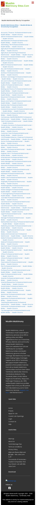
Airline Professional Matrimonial (11, 61)
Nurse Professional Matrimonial (11, 250)
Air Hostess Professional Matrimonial (13, 57)
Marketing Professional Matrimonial (13, 230)
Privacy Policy (13, 449)
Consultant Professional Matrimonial (13, 129)
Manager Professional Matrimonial (12, 218)
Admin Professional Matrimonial (11, 37)
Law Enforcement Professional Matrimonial (15, 202)
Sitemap (11, 439)
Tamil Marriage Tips (15, 444)
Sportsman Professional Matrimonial (13, 294)
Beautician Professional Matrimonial (13, 97)
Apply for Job (12, 413)
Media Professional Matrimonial (11, 238)
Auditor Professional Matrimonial (12, 85)
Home (10, 408)
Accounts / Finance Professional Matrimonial (16, 33)
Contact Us (12, 422)
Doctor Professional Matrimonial (12, 141)
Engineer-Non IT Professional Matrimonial (15, 153)
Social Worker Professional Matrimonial (14, 286)
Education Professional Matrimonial (13, 145)
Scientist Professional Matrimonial (12, 278)
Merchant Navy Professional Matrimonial (14, 246)
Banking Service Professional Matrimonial (15, 93)
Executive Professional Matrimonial (13, 165)
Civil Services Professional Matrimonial (14, 113)
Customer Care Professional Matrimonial (15, 133)
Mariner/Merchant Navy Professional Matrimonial (17, 222)
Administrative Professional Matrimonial (14, 41)
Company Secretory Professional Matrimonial (16, 125)
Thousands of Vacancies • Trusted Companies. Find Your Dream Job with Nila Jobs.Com (17, 462)
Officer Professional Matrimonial (12, 254)
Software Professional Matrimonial (12, 290)
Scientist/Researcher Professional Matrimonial (16, 282)
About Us (11, 441)
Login (10, 419)
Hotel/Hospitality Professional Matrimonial (15, 186)
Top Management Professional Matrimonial (15, 310)
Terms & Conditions (15, 447)
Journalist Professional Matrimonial (13, 198)
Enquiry (10, 411)
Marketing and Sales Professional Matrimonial (16, 226)
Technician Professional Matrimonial (13, 306)
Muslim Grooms (17, 35)
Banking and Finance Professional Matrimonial (16, 89)
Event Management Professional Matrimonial (16, 161)
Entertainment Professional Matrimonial (14, 157)
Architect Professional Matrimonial (12, 73)
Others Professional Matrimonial (12, 258)
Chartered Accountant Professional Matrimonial (17, 109)
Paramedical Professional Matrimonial (14, 262)
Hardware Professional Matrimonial (12, 174)
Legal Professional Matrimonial (11, 214)
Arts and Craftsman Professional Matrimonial (16, 81)
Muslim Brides (5, 35)
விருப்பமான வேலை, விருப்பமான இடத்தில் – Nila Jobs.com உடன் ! (17, 454)
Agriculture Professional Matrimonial (13, 49)
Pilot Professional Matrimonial (11, 266)
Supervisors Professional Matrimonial (13, 298)
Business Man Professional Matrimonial (14, 105)
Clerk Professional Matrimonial (11, 121)
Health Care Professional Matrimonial (13, 178)
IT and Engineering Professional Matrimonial (15, 194)
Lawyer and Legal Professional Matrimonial (15, 210)
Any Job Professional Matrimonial (12, 69)
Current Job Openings (16, 416)
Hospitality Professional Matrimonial (13, 182)
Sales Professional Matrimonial (11, 274)
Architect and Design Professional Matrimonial (16, 77)
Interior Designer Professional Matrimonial (15, 190)
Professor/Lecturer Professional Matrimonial (16, 270)
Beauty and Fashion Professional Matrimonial (16, 101)
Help (9, 424)
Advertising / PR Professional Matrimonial (15, 45)
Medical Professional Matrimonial (12, 242)
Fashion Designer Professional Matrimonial (15, 169)
